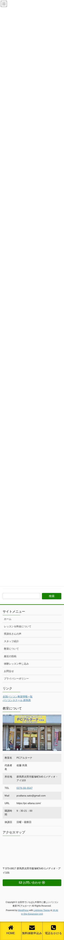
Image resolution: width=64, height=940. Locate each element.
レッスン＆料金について (17, 626)
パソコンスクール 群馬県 (17, 700)
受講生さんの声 (12, 633)
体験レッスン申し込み (16, 663)
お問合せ (9, 671)
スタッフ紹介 (11, 641)
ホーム (7, 619)
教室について (11, 648)
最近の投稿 (10, 656)
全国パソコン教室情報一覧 (18, 696)
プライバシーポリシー (16, 678)
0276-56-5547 (25, 788)
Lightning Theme (42, 910)
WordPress (23, 910)
